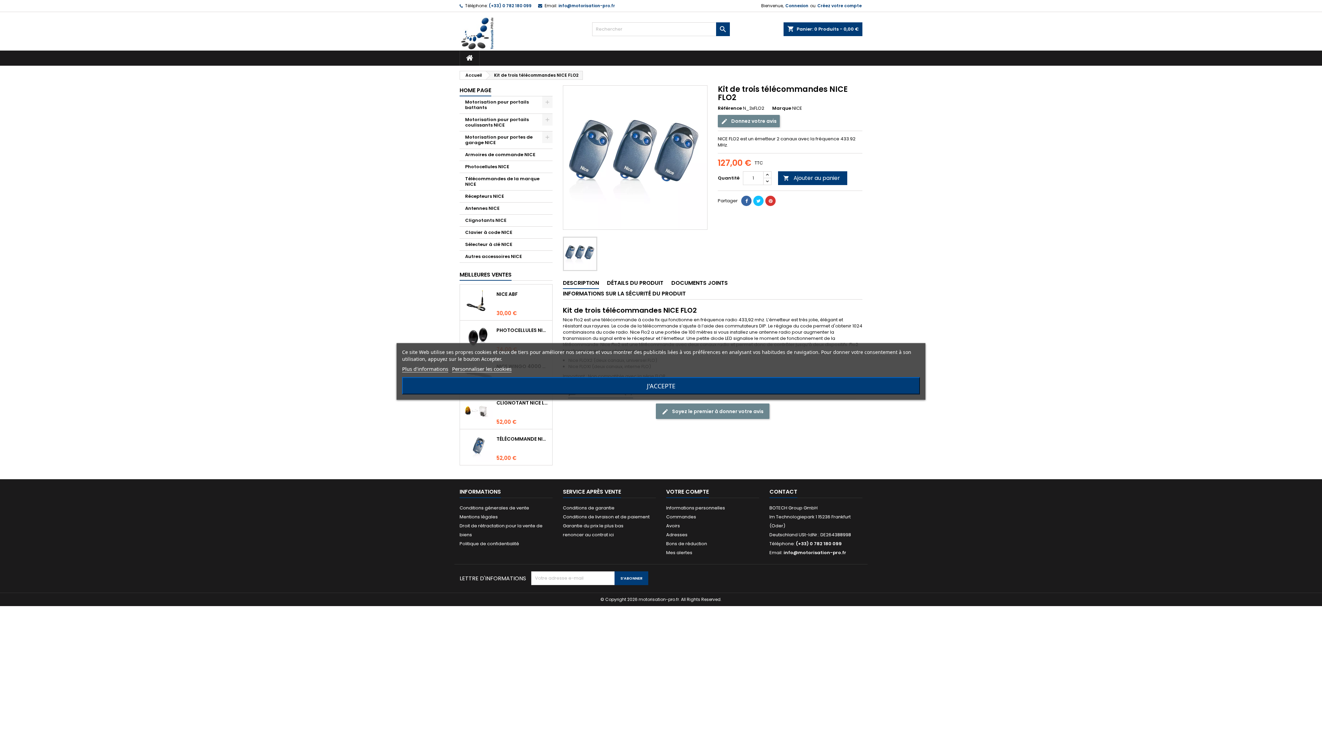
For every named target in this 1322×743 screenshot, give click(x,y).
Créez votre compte (839, 6)
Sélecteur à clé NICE (488, 244)
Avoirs (673, 526)
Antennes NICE (482, 208)
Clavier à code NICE (488, 232)
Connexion (796, 6)
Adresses (677, 534)
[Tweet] (758, 201)
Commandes (681, 517)
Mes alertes (679, 552)
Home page (475, 90)
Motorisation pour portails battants (497, 105)
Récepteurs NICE (484, 196)
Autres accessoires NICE (493, 256)
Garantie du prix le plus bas (593, 526)
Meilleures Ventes (486, 275)
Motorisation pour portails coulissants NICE (497, 122)
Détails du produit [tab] (635, 283)
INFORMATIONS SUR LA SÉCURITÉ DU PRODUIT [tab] (624, 294)
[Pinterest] (770, 201)
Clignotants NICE (485, 220)
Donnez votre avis (753, 121)
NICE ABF (507, 294)
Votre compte (687, 492)
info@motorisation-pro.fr (586, 6)
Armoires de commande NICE (500, 154)
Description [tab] (581, 283)
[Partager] (746, 201)
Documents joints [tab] (699, 283)
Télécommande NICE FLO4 (522, 439)
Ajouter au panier (811, 178)
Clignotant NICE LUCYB (522, 403)
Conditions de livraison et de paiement (606, 517)
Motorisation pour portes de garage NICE (499, 140)
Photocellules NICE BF (522, 330)
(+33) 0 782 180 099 (510, 6)
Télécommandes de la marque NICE (502, 181)
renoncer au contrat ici (588, 534)
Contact (783, 492)
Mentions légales (479, 517)
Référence (730, 108)
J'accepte (661, 386)
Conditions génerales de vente (494, 508)
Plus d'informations (425, 368)
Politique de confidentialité (489, 543)
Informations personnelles (695, 508)
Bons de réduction (686, 543)
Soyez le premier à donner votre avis (717, 411)
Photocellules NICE (487, 166)
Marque (781, 108)
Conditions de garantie (589, 508)
